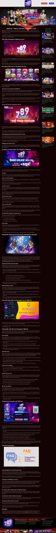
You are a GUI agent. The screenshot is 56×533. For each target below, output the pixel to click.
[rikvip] (16, 531)
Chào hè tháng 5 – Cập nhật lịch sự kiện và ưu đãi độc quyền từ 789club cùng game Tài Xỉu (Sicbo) (47, 101)
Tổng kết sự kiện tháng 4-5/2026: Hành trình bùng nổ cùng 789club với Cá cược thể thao (47, 42)
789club (27, 512)
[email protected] (48, 525)
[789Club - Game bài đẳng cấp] (28, 3)
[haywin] (39, 531)
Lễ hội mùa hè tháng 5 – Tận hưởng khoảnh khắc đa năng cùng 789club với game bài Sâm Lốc (47, 131)
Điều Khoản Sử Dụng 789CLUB (34, 520)
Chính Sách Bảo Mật (32, 522)
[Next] (54, 17)
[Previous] (2, 17)
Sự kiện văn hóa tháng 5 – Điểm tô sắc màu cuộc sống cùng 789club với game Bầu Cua (47, 72)
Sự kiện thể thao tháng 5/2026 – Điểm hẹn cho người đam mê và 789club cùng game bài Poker (48, 116)
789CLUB (17, 519)
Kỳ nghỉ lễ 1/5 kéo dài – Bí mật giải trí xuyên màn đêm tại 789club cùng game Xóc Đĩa (47, 86)
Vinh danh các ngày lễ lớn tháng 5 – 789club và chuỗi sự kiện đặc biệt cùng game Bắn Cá (47, 57)
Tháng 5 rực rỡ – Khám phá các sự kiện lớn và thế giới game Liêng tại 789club (48, 145)
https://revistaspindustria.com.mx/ (8, 261)
